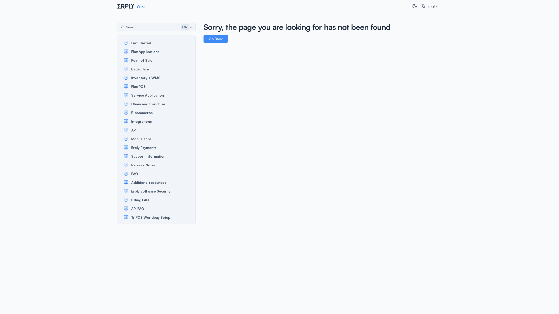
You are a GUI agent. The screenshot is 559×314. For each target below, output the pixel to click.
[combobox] (430, 6)
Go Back (216, 39)
